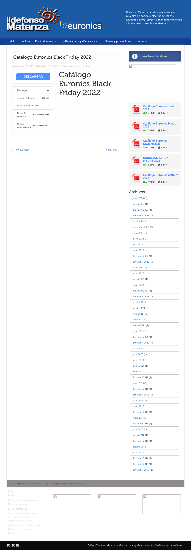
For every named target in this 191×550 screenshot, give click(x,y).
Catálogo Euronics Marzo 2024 (159, 125)
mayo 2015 (138, 452)
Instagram (46, 483)
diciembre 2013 (140, 464)
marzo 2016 (139, 435)
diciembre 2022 (140, 256)
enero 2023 (138, 250)
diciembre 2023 (140, 209)
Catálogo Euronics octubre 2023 (160, 176)
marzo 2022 (139, 279)
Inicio (12, 41)
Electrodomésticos (45, 41)
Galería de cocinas (17, 503)
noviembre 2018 (141, 394)
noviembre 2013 (141, 469)
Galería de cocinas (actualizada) (24, 500)
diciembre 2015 (140, 440)
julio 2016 (138, 429)
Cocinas (25, 41)
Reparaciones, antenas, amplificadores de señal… (21, 519)
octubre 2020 (139, 348)
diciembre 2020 (140, 336)
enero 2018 (138, 406)
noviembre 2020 (141, 342)
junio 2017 (138, 417)
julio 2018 (138, 400)
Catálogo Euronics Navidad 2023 (155, 142)
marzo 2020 (139, 365)
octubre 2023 (139, 221)
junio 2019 (138, 383)
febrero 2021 (139, 325)
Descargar (33, 76)
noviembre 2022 (141, 261)
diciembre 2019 (140, 377)
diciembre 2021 (140, 290)
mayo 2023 (138, 238)
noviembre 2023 (141, 215)
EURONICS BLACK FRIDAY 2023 (156, 159)
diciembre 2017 (140, 412)
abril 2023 (138, 244)
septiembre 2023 (141, 227)
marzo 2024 (139, 204)
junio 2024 (138, 198)
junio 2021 (138, 319)
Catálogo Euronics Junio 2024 (159, 108)
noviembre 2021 (141, 296)
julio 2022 (138, 267)
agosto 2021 (139, 308)
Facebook (31, 483)
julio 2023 (138, 232)
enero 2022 (138, 284)
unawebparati (177, 545)
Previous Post (20, 149)
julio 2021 (138, 313)
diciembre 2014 (140, 458)
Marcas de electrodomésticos (22, 513)
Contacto (142, 41)
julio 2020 (138, 354)
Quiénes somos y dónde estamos (81, 41)
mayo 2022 (138, 273)
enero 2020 (138, 371)
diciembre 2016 (140, 423)
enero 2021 (138, 331)
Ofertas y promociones (118, 41)
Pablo (56, 66)
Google (79, 483)
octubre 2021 (139, 302)
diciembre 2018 (140, 388)
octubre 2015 (139, 446)
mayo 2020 (138, 360)
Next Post (113, 149)
